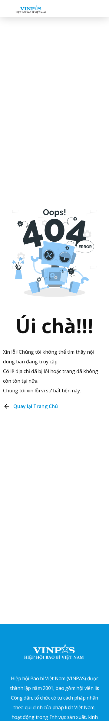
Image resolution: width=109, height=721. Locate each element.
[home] (29, 8)
